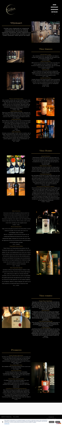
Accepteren (51, 421)
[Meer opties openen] (54, 14)
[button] (57, 423)
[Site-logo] (12, 9)
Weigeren (58, 421)
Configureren (6, 423)
